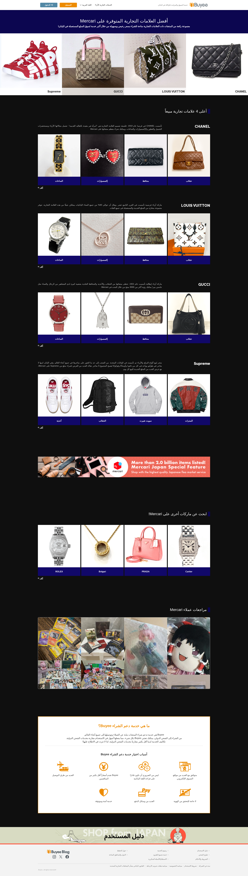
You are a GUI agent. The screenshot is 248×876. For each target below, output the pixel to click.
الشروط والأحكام (201, 859)
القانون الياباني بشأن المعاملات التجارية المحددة (127, 866)
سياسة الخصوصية (175, 866)
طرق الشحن (203, 855)
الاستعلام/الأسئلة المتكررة (157, 859)
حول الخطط (121, 851)
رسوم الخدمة (162, 851)
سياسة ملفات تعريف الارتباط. (156, 866)
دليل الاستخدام (202, 851)
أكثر (41, 188)
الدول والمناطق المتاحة (117, 855)
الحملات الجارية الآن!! (103, 5)
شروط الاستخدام (190, 866)
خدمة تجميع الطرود (160, 855)
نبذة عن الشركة (204, 866)
